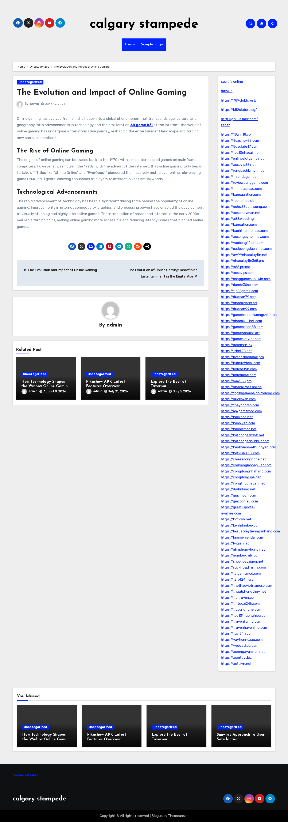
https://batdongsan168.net (242, 435)
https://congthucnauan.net (243, 483)
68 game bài (141, 125)
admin (34, 104)
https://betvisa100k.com (240, 453)
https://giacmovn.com (238, 495)
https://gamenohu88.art (240, 333)
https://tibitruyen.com (239, 598)
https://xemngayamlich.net (243, 652)
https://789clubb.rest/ (239, 100)
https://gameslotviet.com (241, 339)
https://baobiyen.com (238, 423)
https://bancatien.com (239, 225)
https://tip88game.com (239, 291)
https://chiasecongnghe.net (243, 459)
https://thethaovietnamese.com (246, 586)
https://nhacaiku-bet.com (241, 321)
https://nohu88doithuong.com (245, 207)
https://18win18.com (237, 134)
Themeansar (178, 816)
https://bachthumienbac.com (244, 231)
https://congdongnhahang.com (246, 471)
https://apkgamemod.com (241, 411)
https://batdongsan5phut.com (245, 441)
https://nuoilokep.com (238, 399)
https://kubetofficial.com (240, 363)
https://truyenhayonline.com (244, 628)
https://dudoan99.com (239, 309)
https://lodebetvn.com (239, 369)
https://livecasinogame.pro (242, 357)
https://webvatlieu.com (239, 646)
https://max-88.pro (236, 381)
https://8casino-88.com (240, 141)
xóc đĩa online (232, 82)
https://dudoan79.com (239, 297)
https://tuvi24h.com (237, 633)
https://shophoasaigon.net (242, 561)
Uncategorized (30, 82)
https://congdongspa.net (241, 477)
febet (225, 125)
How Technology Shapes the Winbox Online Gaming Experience (45, 386)
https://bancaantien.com (241, 195)
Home (130, 44)
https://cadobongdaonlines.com (246, 249)
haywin (227, 91)
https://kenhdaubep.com (240, 525)
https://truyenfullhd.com (241, 621)
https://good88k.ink (236, 345)
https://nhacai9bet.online (241, 387)
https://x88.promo (235, 267)
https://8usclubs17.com (239, 146)
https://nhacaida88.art (239, 303)
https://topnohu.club (237, 201)
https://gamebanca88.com (242, 327)
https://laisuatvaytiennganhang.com (250, 531)
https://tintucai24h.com (240, 604)
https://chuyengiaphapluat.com (246, 465)
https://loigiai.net (235, 543)
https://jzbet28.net (236, 351)
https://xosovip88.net (238, 165)
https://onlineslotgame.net (242, 159)
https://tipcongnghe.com (241, 609)
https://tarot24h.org (237, 579)
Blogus (157, 816)
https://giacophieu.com (239, 501)
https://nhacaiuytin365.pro (242, 261)
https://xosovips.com (237, 273)
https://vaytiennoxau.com (242, 640)
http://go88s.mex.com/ (239, 119)
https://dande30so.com (239, 285)
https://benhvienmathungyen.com (248, 447)
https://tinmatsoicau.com (241, 189)
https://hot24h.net (236, 519)
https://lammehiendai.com (242, 537)
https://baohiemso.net (239, 429)
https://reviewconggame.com (244, 183)
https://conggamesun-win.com (246, 279)
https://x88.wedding (237, 219)
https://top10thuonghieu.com (244, 616)
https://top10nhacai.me (239, 153)
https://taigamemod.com (241, 574)
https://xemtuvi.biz (236, 658)
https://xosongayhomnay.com (245, 237)
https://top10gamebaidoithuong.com (250, 393)
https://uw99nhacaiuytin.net (244, 255)
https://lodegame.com (238, 375)
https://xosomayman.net (241, 213)
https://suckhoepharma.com (243, 567)
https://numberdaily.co (239, 555)
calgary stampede (144, 24)
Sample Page (152, 44)
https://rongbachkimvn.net (242, 171)
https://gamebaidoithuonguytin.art (249, 315)
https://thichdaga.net (238, 177)
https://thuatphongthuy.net (243, 591)
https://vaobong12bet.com (242, 243)
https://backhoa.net (237, 417)
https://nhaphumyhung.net (243, 549)
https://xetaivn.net (236, 664)
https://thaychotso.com (240, 405)
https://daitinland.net (238, 489)
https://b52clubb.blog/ (239, 110)
